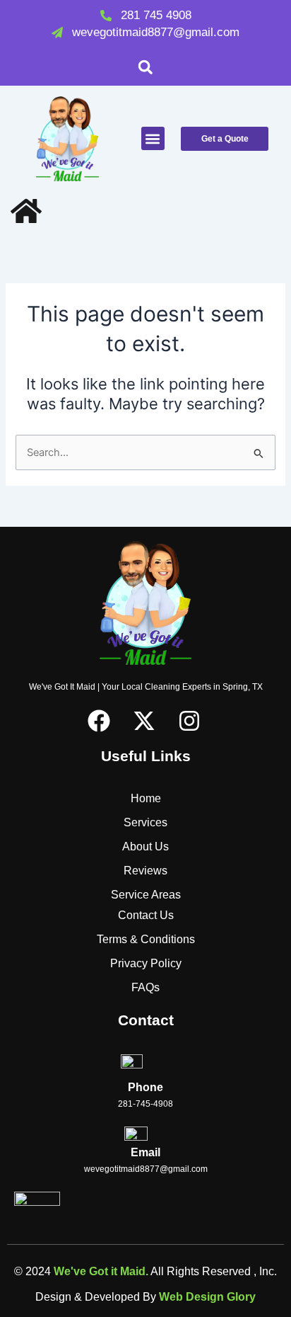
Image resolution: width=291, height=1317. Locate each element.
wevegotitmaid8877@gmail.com (146, 1169)
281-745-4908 (145, 1104)
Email (145, 1152)
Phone (145, 1087)
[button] (146, 67)
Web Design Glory (207, 1297)
